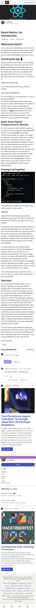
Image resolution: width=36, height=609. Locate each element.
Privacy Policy (19, 593)
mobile (12, 39)
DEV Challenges (12, 583)
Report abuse (24, 380)
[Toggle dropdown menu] (33, 368)
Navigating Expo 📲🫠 (11, 494)
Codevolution (25, 113)
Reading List (22, 583)
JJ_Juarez (9, 22)
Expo (20, 74)
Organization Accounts (23, 588)
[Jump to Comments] (12, 606)
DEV (8, 597)
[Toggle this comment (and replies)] (2, 371)
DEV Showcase (6, 590)
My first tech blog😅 (13, 501)
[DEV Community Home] (7, 2)
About (14, 590)
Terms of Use (28, 593)
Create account (29, 2)
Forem (8, 595)
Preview (16, 362)
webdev (5, 39)
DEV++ (30, 583)
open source (17, 595)
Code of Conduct (13, 380)
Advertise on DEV (10, 588)
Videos (7, 585)
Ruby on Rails (18, 599)
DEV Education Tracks (16, 585)
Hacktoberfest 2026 (8, 559)
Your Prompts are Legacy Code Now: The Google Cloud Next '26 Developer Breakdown (16, 420)
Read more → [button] (7, 449)
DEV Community (7, 577)
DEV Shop (27, 590)
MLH (32, 590)
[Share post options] (33, 606)
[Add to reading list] (20, 606)
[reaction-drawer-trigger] (4, 606)
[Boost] (27, 606)
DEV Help (27, 585)
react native (29, 55)
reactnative (20, 39)
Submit (7, 362)
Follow (18, 465)
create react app (19, 65)
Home (5, 583)
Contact (20, 590)
